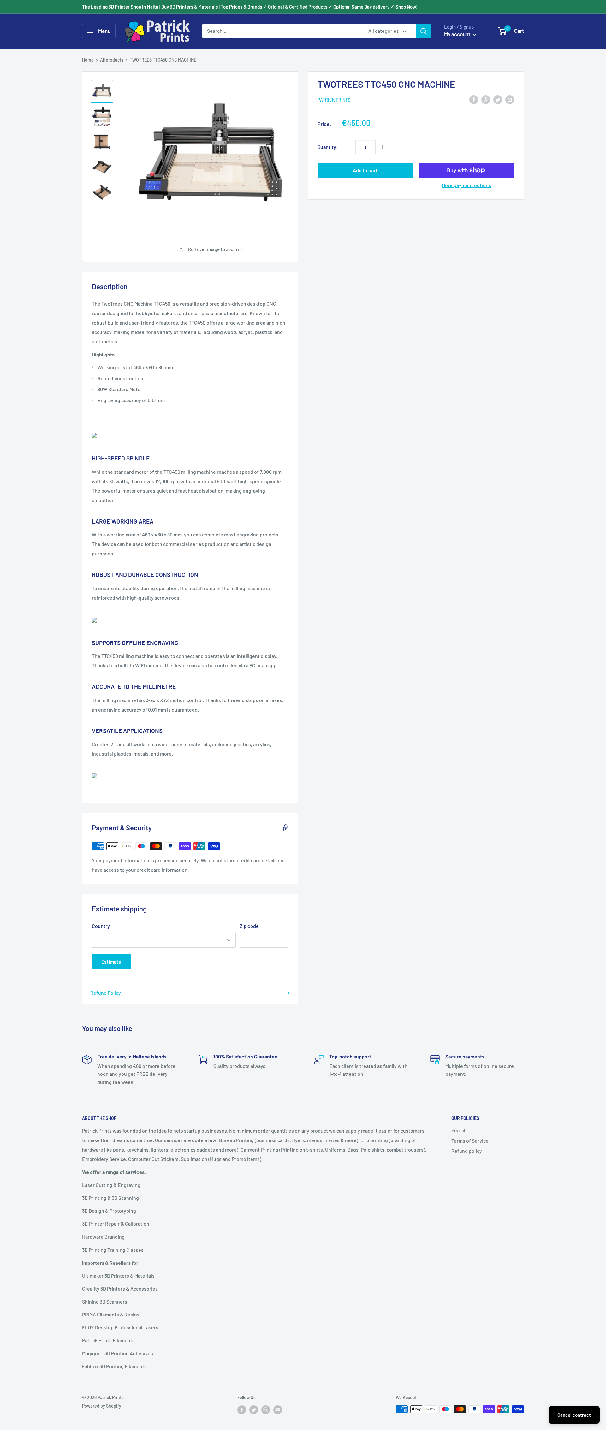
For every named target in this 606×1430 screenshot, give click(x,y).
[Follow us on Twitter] (253, 1409)
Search (459, 1130)
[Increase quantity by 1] (382, 147)
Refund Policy (105, 993)
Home (88, 59)
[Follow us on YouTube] (277, 1409)
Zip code (249, 926)
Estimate (111, 961)
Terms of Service (470, 1141)
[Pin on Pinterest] (485, 99)
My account (457, 34)
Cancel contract (574, 1415)
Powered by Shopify (101, 1406)
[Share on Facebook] (473, 99)
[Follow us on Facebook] (241, 1409)
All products (111, 59)
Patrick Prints (334, 100)
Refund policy (466, 1151)
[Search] (423, 31)
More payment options (466, 185)
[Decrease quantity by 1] (348, 147)
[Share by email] (509, 99)
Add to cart (365, 170)
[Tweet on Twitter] (497, 99)
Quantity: (328, 147)
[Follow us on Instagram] (265, 1409)
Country (101, 926)
